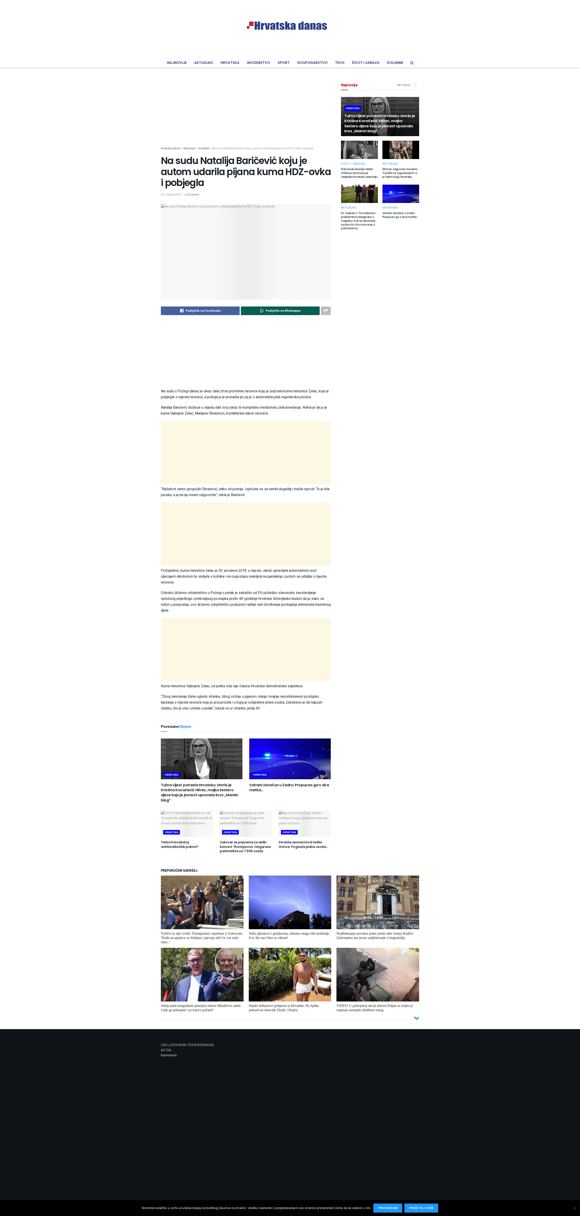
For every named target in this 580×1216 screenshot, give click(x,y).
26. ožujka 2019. (171, 194)
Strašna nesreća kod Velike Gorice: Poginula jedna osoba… (304, 844)
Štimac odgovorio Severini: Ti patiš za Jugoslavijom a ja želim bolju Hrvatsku (400, 173)
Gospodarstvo (312, 62)
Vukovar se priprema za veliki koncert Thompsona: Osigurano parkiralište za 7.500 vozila (245, 846)
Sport (284, 62)
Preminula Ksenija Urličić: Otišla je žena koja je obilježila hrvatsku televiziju (359, 173)
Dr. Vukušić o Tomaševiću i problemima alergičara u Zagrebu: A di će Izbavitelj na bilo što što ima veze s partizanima (358, 220)
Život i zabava (365, 62)
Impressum (169, 1055)
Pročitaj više (421, 1208)
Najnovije (177, 62)
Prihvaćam (388, 1208)
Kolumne (395, 62)
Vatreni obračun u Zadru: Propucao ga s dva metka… (289, 787)
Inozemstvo (258, 62)
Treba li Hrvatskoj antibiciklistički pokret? (179, 844)
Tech (339, 62)
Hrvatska (229, 62)
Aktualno (203, 62)
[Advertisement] (246, 114)
